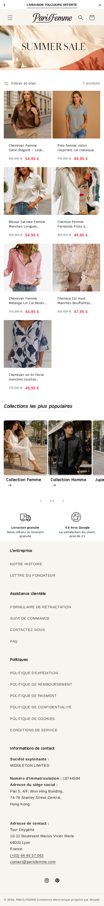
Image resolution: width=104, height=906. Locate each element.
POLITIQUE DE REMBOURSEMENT (41, 684)
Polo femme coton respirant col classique (76, 148)
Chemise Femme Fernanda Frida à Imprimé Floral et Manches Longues (72, 224)
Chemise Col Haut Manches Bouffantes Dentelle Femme (74, 301)
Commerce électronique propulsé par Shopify (68, 899)
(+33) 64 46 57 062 (27, 855)
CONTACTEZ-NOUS (27, 630)
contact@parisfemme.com (33, 862)
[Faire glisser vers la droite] (63, 501)
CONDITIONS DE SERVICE (34, 730)
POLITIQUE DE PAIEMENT (33, 696)
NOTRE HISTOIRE (26, 564)
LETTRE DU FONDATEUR (32, 575)
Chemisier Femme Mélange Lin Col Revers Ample (27, 301)
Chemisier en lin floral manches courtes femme (26, 377)
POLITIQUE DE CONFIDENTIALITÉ (41, 707)
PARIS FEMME (26, 899)
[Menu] (10, 17)
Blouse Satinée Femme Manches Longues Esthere (27, 224)
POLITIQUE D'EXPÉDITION (34, 673)
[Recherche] (80, 17)
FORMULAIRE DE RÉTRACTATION (40, 607)
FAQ (14, 641)
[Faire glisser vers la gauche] (40, 501)
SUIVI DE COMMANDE (29, 618)
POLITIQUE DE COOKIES (32, 719)
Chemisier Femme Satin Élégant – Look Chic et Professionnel (26, 148)
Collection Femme (23, 480)
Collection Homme (68, 480)
